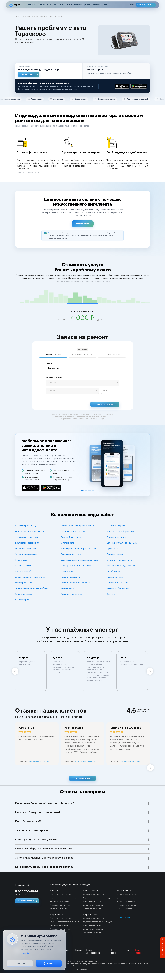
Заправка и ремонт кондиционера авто (79, 560)
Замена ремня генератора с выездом (78, 549)
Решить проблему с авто (118, 588)
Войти (132, 5)
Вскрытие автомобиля (25, 549)
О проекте (96, 5)
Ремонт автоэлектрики (72, 594)
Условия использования (75, 961)
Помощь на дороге (116, 526)
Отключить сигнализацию (73, 532)
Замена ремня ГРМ (23, 583)
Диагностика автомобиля (27, 543)
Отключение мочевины (26, 554)
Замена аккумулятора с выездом (122, 543)
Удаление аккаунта (91, 961)
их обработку (108, 414)
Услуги (30, 5)
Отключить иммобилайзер (119, 560)
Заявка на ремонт (144, 5)
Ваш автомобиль (54, 378)
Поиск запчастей (23, 571)
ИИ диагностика (45, 5)
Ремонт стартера (115, 554)
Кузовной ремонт (115, 577)
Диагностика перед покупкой (121, 566)
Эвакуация (112, 594)
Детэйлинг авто (114, 571)
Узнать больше (82, 223)
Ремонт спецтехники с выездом (30, 532)
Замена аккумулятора (71, 554)
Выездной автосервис (71, 537)
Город (49, 363)
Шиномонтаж (67, 571)
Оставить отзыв (82, 778)
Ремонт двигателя (23, 594)
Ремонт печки (21, 560)
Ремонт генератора (116, 537)
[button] (48, 71)
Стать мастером (139, 951)
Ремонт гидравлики (70, 577)
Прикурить (112, 549)
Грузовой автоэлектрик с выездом (77, 526)
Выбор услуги (103, 404)
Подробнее (26, 953)
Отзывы (69, 5)
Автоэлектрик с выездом (27, 526)
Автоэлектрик (22, 600)
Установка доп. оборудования (121, 532)
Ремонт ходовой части (117, 583)
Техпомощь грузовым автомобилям (31, 588)
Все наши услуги (123, 917)
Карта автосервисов (82, 5)
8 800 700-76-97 (26, 891)
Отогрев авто (67, 543)
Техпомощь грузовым (59, 909)
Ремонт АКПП (67, 588)
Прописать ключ (23, 566)
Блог (105, 5)
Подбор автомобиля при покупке (77, 566)
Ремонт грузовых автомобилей (75, 583)
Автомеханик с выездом (26, 537)
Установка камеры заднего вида (30, 577)
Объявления (58, 5)
